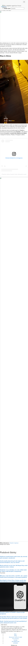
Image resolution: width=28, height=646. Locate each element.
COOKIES (15, 643)
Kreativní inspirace (14, 543)
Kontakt (15, 640)
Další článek (4, 624)
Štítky (15, 635)
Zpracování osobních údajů (15, 637)
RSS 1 (15, 634)
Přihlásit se (3, 6)
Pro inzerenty (15, 638)
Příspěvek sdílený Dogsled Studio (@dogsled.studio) (14, 174)
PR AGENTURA (15, 641)
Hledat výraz (7, 8)
